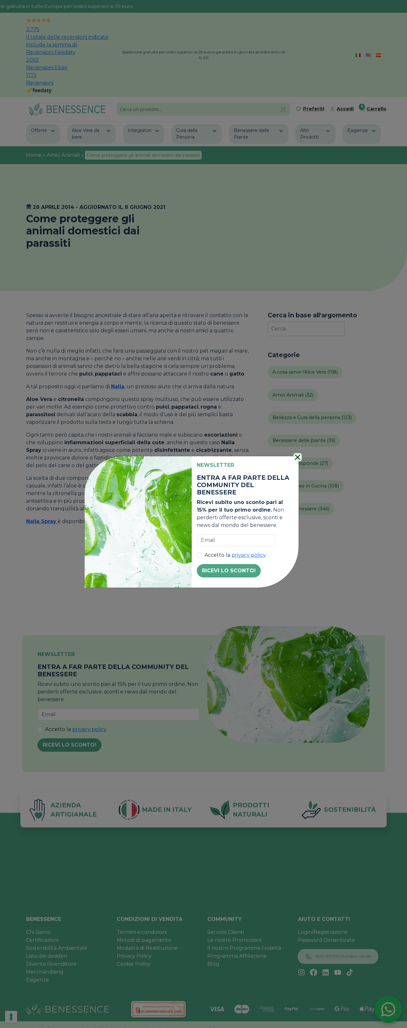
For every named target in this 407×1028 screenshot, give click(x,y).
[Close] (297, 457)
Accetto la (235, 555)
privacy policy (248, 555)
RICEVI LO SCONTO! (229, 571)
